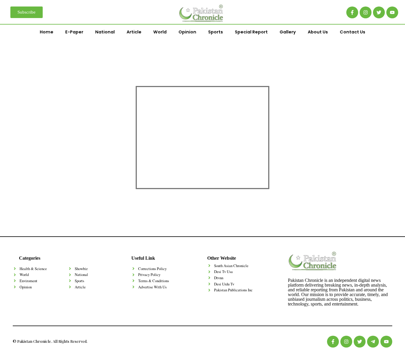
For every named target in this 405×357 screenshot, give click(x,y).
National (105, 32)
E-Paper (74, 32)
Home (46, 32)
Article (134, 32)
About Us (318, 32)
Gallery (288, 32)
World (160, 32)
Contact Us (352, 32)
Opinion (187, 32)
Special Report (251, 32)
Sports (215, 32)
